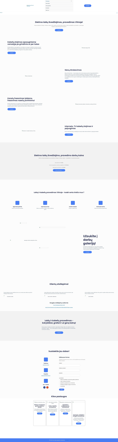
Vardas (60, 363)
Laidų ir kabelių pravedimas (65, 381)
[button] (59, 30)
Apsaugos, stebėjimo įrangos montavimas (68, 384)
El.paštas (60, 373)
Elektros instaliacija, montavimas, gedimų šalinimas (69, 379)
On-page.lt (67, 440)
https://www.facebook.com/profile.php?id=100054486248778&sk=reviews (59, 307)
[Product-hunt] (47, 387)
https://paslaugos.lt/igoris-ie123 (59, 305)
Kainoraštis (48, 3)
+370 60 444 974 (46, 365)
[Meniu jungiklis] (71, 1)
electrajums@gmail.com (45, 375)
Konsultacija (62, 386)
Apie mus (47, 10)
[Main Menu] (117, 13)
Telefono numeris (62, 368)
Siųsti (62, 389)
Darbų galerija (48, 5)
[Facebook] (44, 387)
